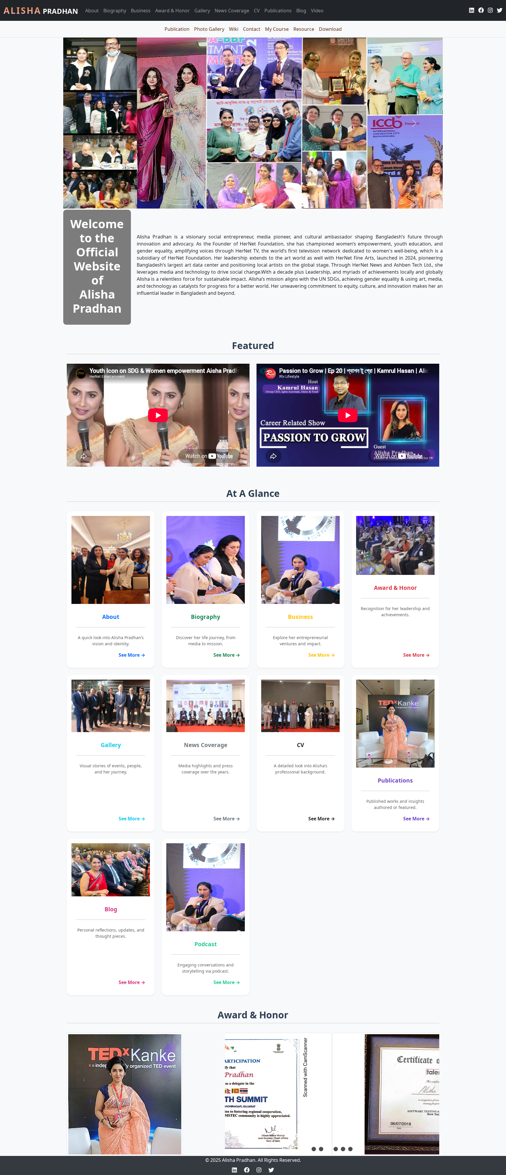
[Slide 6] (350, 1149)
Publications (278, 10)
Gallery (202, 10)
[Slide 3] (328, 1149)
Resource (303, 29)
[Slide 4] (336, 1149)
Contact (251, 29)
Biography (114, 10)
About (92, 10)
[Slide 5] (343, 1149)
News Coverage (232, 10)
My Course (277, 29)
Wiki (233, 29)
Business (141, 10)
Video (317, 10)
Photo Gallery (209, 29)
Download (330, 29)
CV (257, 10)
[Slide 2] (321, 1149)
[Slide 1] (314, 1149)
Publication (177, 29)
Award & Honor (172, 10)
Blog (301, 10)
